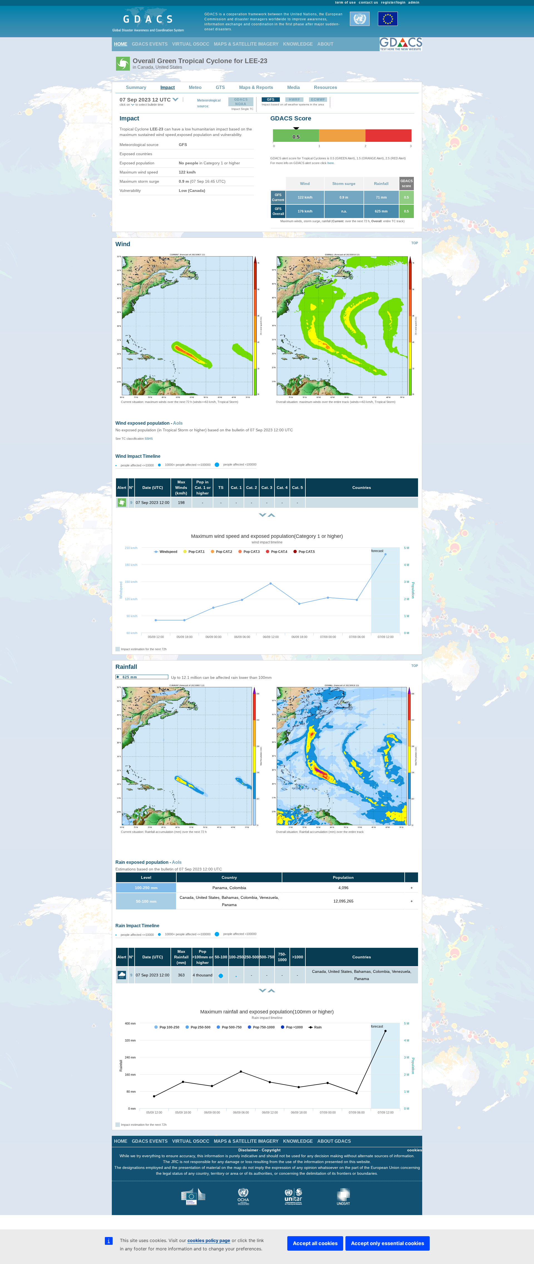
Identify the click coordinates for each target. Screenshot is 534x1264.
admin (413, 2)
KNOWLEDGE (298, 44)
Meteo (195, 87)
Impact (167, 87)
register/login (393, 2)
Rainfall (381, 183)
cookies (414, 1150)
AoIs (178, 423)
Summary (136, 87)
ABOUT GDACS (334, 1141)
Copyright (271, 1150)
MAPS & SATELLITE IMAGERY (246, 44)
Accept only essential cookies (387, 1243)
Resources (325, 87)
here (330, 163)
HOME (120, 44)
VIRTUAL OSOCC (190, 44)
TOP (414, 243)
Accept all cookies (315, 1243)
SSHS (149, 438)
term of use (345, 2)
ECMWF (318, 100)
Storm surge (343, 183)
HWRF (294, 100)
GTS (220, 87)
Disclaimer (248, 1150)
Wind (305, 183)
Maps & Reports (256, 87)
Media (293, 87)
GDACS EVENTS (150, 44)
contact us (368, 2)
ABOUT (325, 44)
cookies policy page (208, 1240)
